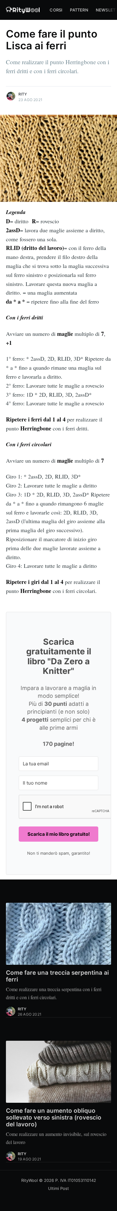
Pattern (79, 9)
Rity (22, 94)
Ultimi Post (58, 1188)
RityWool (29, 1180)
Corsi (56, 9)
